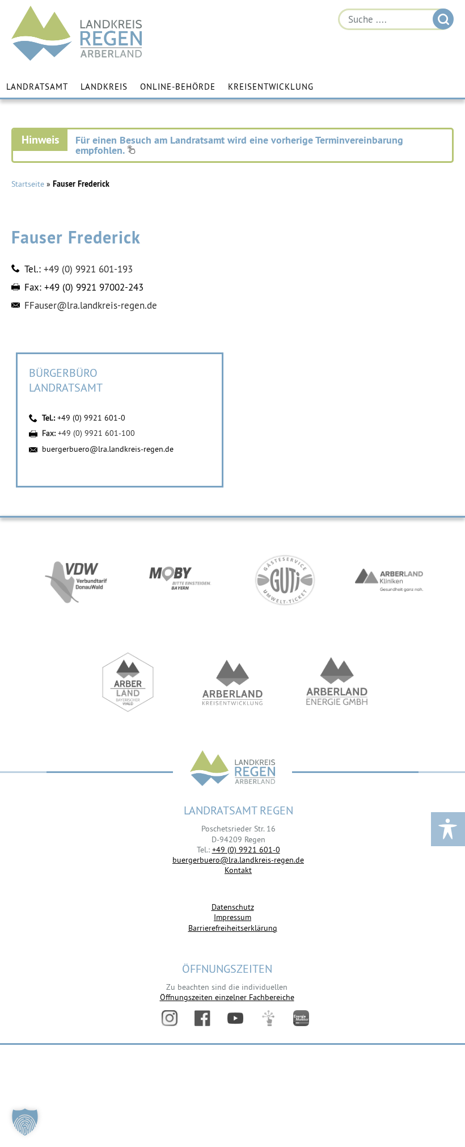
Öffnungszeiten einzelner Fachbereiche (227, 997)
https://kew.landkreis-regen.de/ (232, 682)
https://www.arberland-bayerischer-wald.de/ (128, 682)
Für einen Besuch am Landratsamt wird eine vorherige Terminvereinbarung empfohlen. (239, 145)
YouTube (235, 1018)
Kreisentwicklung (271, 86)
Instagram (169, 1018)
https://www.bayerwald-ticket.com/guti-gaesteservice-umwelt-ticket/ (285, 580)
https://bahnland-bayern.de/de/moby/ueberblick (180, 580)
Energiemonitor (301, 1018)
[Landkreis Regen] (232, 769)
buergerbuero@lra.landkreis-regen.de (108, 449)
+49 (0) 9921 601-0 (91, 418)
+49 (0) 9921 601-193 (88, 269)
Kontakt (238, 870)
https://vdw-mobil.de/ (76, 580)
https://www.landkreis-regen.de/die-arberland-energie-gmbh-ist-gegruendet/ (337, 682)
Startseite (27, 184)
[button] (25, 1122)
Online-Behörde (177, 86)
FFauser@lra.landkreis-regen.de (90, 305)
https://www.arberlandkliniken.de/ (389, 580)
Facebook (202, 1018)
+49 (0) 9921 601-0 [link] (246, 850)
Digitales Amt (268, 1018)
